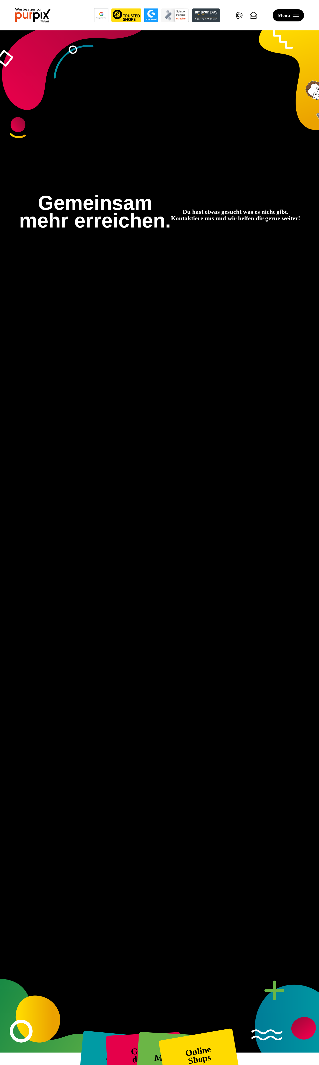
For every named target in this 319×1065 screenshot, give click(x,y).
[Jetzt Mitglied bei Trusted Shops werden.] (126, 15)
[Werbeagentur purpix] (33, 15)
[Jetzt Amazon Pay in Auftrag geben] (206, 15)
